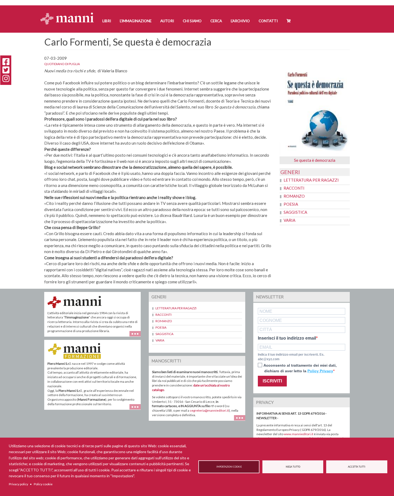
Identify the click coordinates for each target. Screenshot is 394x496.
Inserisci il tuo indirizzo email (287, 338)
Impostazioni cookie (229, 466)
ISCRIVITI (272, 381)
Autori (167, 21)
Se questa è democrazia (314, 160)
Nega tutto (293, 466)
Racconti (294, 188)
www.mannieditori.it (298, 434)
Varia (289, 220)
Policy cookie (43, 484)
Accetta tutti (356, 466)
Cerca (216, 21)
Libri (106, 21)
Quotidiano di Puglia (62, 64)
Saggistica (295, 212)
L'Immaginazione (135, 21)
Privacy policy (18, 484)
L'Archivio (240, 21)
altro (137, 410)
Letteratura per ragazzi (311, 180)
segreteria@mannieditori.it (209, 410)
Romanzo (294, 196)
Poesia (291, 204)
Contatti (268, 21)
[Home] (69, 13)
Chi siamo (192, 21)
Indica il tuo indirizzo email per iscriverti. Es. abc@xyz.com (291, 357)
